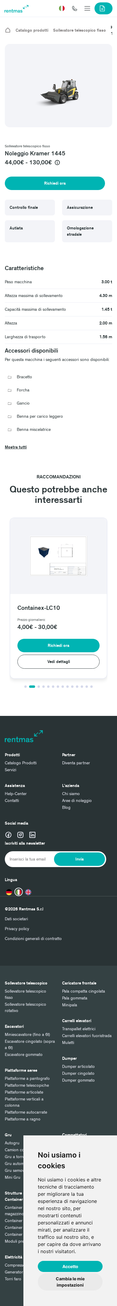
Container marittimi (22, 1220)
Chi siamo (71, 793)
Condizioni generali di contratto (33, 938)
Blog (66, 807)
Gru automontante (21, 1163)
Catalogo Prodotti (21, 762)
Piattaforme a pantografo (27, 1078)
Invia (79, 859)
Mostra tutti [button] (16, 447)
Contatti (12, 800)
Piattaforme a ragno (22, 1119)
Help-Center (16, 793)
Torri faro (13, 1278)
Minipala (69, 1005)
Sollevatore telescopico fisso (79, 30)
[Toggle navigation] (87, 8)
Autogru (12, 1143)
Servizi (10, 769)
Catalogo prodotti (32, 30)
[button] (62, 8)
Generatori (14, 1272)
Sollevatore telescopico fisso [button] (27, 146)
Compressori (16, 1265)
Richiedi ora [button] (55, 183)
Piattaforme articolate (24, 1092)
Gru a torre (15, 1156)
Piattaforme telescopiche (27, 1085)
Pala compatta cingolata (83, 991)
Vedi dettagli (58, 661)
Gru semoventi (18, 1170)
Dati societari (16, 918)
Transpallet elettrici (78, 1028)
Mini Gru (12, 1177)
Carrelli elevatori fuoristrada (87, 1035)
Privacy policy (17, 928)
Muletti (68, 1042)
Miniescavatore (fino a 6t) (27, 1034)
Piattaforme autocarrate (26, 1112)
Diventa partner (76, 762)
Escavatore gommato (24, 1054)
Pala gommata (74, 998)
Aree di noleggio (77, 800)
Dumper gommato (78, 1080)
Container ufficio (20, 1234)
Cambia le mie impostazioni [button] (70, 1281)
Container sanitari (21, 1227)
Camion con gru (19, 1149)
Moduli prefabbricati (23, 1241)
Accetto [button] (70, 1266)
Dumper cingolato (78, 1073)
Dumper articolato (78, 1066)
